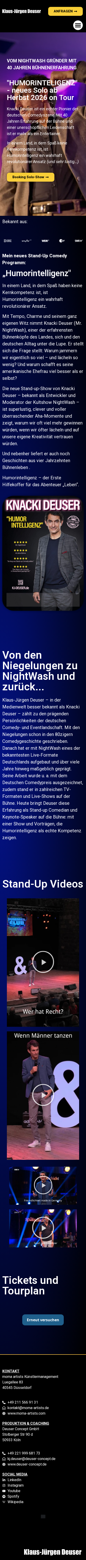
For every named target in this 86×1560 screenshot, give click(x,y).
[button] (78, 25)
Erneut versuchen (43, 1319)
